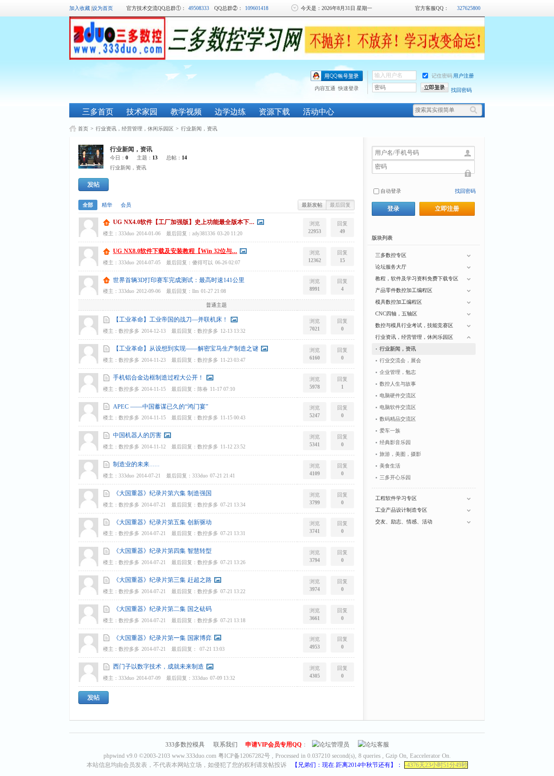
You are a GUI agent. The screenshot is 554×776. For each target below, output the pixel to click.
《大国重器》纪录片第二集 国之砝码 (162, 609)
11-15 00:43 (232, 418)
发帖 (93, 184)
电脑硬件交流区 (398, 396)
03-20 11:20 (229, 234)
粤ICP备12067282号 (244, 756)
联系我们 (225, 744)
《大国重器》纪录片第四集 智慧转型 (162, 551)
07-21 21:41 (222, 476)
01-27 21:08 (213, 291)
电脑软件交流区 (398, 407)
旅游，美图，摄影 (400, 454)
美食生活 (390, 466)
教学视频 (186, 111)
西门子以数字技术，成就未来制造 (158, 666)
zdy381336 (203, 234)
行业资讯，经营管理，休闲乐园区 (135, 129)
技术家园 (142, 111)
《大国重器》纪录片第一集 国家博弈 (162, 638)
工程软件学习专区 (396, 498)
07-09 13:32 (222, 678)
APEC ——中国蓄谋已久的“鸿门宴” (160, 406)
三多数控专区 (390, 255)
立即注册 (447, 208)
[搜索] (475, 110)
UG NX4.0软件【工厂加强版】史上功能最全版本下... (183, 222)
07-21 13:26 (232, 562)
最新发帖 (312, 205)
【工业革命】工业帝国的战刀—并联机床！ (170, 319)
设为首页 (102, 8)
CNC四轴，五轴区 (396, 314)
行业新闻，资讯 (199, 129)
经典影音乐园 (395, 442)
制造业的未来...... (136, 464)
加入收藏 (79, 8)
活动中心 (318, 111)
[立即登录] (434, 87)
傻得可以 (202, 263)
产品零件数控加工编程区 (403, 290)
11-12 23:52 (232, 447)
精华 (107, 205)
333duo (126, 234)
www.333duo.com (194, 756)
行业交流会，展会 (400, 360)
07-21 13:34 (232, 505)
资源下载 (274, 111)
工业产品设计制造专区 (401, 510)
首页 (83, 129)
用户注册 (463, 76)
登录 (393, 208)
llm (195, 291)
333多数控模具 (185, 744)
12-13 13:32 (232, 331)
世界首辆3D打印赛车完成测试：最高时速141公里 (179, 280)
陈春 (202, 389)
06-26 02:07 (227, 263)
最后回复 (340, 205)
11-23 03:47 (232, 360)
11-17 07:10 (222, 389)
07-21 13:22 (232, 591)
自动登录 (390, 191)
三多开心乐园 (395, 477)
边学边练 (230, 111)
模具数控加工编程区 (398, 302)
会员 (126, 205)
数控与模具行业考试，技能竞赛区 (414, 325)
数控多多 (129, 331)
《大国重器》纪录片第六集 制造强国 (162, 493)
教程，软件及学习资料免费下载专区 (416, 279)
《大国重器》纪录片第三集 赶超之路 (162, 580)
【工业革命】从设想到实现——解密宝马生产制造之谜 (185, 348)
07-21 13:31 (232, 533)
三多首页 (97, 111)
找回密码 (461, 90)
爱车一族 (390, 431)
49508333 (198, 8)
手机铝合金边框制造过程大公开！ (158, 377)
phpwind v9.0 (120, 756)
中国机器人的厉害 (137, 435)
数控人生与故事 (398, 384)
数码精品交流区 (398, 419)
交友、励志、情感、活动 (403, 522)
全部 (88, 205)
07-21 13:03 (212, 649)
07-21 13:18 (232, 620)
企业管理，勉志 (398, 372)
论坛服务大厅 (390, 267)
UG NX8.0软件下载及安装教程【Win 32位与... (175, 251)
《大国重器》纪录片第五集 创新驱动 (162, 522)
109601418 (256, 8)
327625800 (468, 8)
